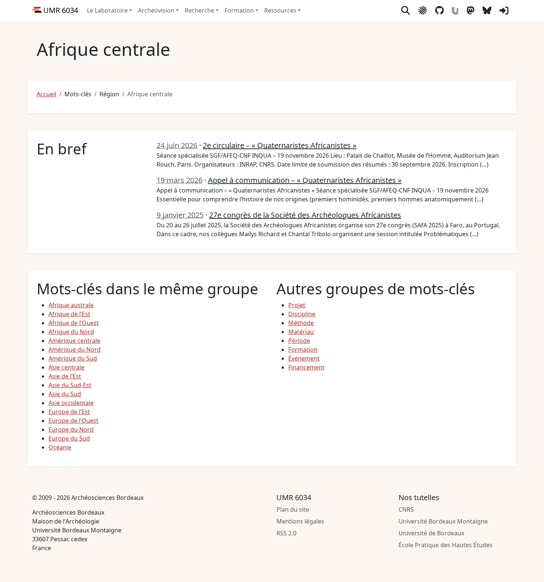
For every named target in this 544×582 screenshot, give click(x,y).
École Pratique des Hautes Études (446, 545)
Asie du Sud (64, 394)
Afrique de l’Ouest (73, 323)
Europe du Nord (71, 429)
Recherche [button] (199, 10)
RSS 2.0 (286, 533)
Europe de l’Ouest (73, 421)
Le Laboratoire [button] (107, 10)
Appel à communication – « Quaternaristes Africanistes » (305, 180)
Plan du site (292, 509)
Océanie (59, 447)
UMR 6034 (59, 10)
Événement (304, 358)
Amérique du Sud (72, 358)
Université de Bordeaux (431, 533)
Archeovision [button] (156, 10)
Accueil (46, 94)
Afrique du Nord (71, 332)
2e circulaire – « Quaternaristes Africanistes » (279, 145)
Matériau (301, 332)
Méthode (301, 323)
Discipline (301, 314)
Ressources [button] (280, 10)
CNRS (406, 509)
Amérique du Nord (74, 349)
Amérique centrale (74, 341)
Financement (306, 367)
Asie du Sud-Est (69, 385)
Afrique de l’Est (69, 314)
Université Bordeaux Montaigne (443, 521)
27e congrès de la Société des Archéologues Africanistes (305, 215)
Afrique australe (71, 305)
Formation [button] (239, 10)
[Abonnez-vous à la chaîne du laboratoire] (455, 10)
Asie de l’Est (64, 376)
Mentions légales (300, 521)
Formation (303, 349)
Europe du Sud (69, 438)
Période (299, 341)
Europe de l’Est (69, 412)
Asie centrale (66, 367)
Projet (296, 305)
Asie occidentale (71, 403)
